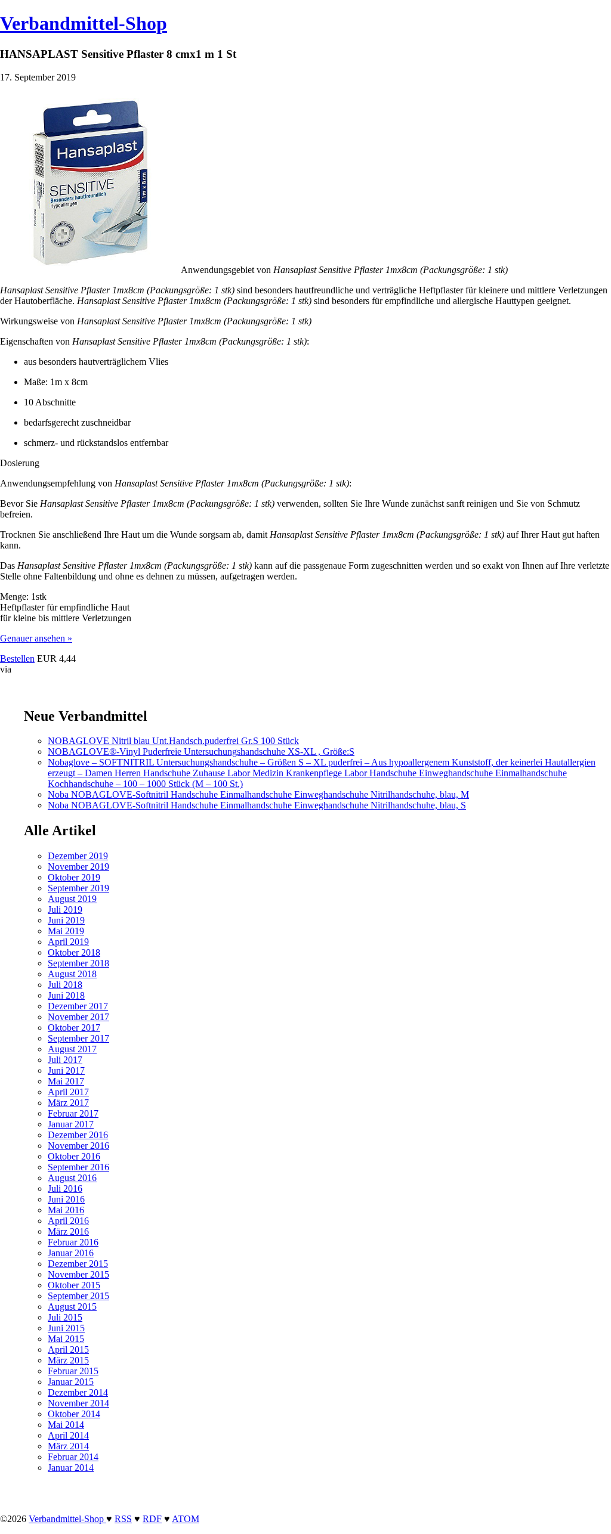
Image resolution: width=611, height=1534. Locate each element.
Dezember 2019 (78, 856)
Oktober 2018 (74, 952)
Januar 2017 (71, 1124)
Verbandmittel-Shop (83, 23)
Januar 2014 (71, 1467)
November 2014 (78, 1403)
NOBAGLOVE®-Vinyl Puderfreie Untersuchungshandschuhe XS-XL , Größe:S (201, 751)
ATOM (185, 1519)
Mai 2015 (66, 1339)
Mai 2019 (66, 931)
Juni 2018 (66, 995)
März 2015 (68, 1360)
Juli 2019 (65, 909)
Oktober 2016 (74, 1156)
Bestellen (17, 658)
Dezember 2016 (78, 1135)
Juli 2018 (65, 985)
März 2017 (68, 1103)
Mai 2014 (66, 1425)
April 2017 (68, 1092)
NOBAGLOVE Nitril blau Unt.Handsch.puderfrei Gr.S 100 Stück (173, 741)
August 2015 (72, 1306)
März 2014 (68, 1446)
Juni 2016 (66, 1199)
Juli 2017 (65, 1060)
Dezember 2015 (78, 1264)
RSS (123, 1519)
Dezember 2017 (78, 1006)
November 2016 (78, 1146)
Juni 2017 (66, 1070)
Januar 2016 (71, 1253)
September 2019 (78, 888)
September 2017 (78, 1038)
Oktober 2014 (74, 1414)
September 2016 (78, 1167)
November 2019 (78, 866)
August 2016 (72, 1178)
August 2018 (72, 974)
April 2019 (68, 942)
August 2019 (72, 899)
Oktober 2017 (74, 1027)
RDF (152, 1519)
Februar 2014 (73, 1457)
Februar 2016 (73, 1242)
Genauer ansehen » (36, 638)
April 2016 (68, 1221)
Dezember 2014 (78, 1392)
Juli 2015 (65, 1317)
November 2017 (78, 1017)
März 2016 (68, 1231)
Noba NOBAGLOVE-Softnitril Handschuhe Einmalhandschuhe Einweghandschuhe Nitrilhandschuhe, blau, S (257, 805)
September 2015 (78, 1296)
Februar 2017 (73, 1113)
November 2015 (78, 1274)
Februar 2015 (73, 1371)
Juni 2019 (66, 920)
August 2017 (72, 1049)
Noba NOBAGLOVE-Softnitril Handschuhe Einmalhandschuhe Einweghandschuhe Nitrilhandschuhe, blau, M (258, 794)
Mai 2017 (66, 1081)
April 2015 (68, 1349)
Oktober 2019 (74, 877)
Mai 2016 (66, 1210)
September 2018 (78, 963)
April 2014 (68, 1435)
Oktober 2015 (74, 1285)
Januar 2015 (71, 1382)
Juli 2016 (65, 1188)
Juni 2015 (66, 1328)
